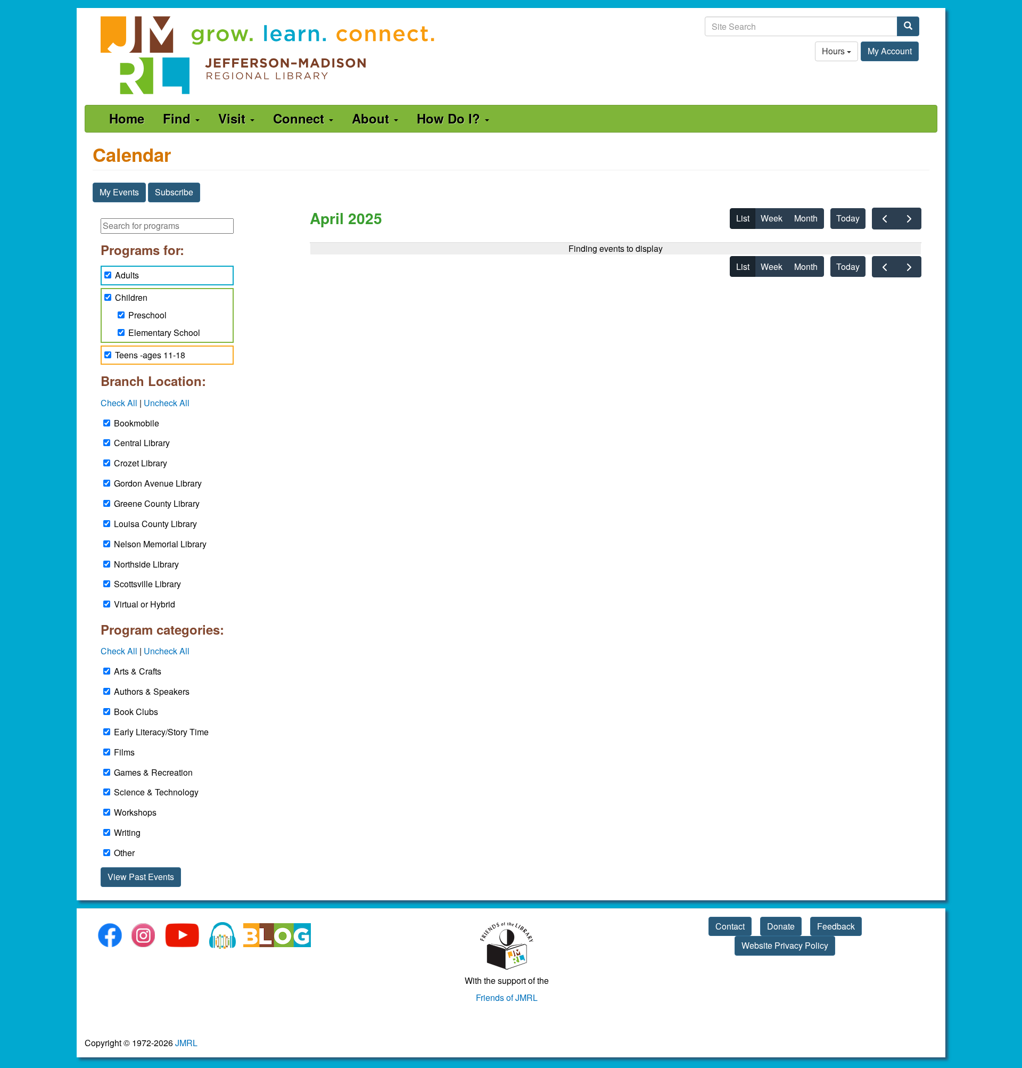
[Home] (268, 55)
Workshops (135, 812)
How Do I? (450, 118)
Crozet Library (140, 463)
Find (178, 118)
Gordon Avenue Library (158, 483)
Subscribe (174, 192)
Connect (300, 118)
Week (771, 218)
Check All (119, 403)
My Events (119, 192)
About (372, 118)
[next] (908, 218)
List (742, 218)
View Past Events (141, 876)
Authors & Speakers (151, 691)
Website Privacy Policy (784, 945)
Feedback (836, 926)
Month (806, 218)
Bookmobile (136, 423)
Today (848, 218)
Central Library (142, 443)
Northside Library (146, 564)
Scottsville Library (147, 584)
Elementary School (164, 332)
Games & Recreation (153, 772)
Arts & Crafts (137, 671)
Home (126, 118)
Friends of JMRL (507, 997)
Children (131, 297)
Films (124, 752)
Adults (127, 275)
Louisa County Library (155, 523)
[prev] (884, 218)
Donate (781, 926)
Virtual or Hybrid (144, 604)
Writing (127, 832)
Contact (730, 926)
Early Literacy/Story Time (161, 732)
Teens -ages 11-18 (150, 355)
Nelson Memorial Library (160, 544)
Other (124, 853)
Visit (233, 118)
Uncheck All (166, 403)
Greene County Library (157, 503)
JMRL (186, 1043)
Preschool (147, 315)
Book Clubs (136, 711)
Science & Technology (156, 792)
